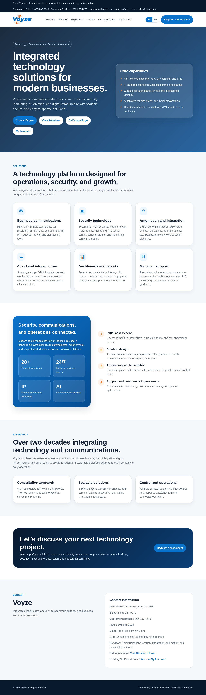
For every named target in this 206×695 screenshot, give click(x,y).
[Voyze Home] (22, 19)
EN (149, 19)
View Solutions (51, 120)
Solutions (50, 19)
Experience (77, 19)
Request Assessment (177, 19)
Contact (91, 19)
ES (155, 19)
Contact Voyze (25, 120)
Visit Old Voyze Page (142, 653)
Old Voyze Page (106, 19)
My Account (125, 19)
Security (63, 19)
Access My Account (153, 659)
